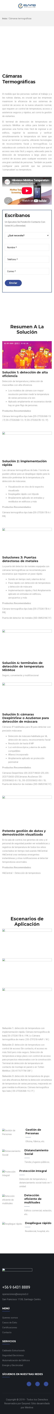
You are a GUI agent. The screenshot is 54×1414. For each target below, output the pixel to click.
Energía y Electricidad (12, 1365)
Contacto (7, 1332)
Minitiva (29, 1407)
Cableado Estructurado (13, 1350)
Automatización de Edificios (16, 1360)
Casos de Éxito (9, 1322)
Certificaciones (9, 1327)
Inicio (4, 18)
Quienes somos (10, 1317)
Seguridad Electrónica (13, 1355)
